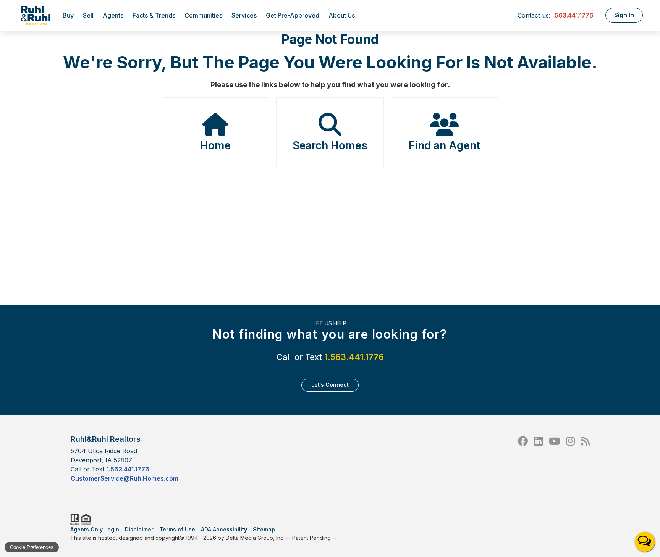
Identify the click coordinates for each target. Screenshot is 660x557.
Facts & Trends (154, 15)
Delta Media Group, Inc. (255, 537)
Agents (113, 15)
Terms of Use (177, 529)
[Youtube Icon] (554, 458)
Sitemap (264, 529)
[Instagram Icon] (570, 458)
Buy (68, 15)
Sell (88, 15)
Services (244, 15)
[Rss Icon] (585, 458)
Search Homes (330, 145)
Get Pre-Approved (292, 15)
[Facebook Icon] (523, 458)
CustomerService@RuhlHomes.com (124, 478)
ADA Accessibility (224, 529)
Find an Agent (444, 145)
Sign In (624, 15)
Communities (203, 15)
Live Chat (644, 541)
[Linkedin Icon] (538, 458)
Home (215, 145)
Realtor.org (74, 519)
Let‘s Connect (330, 384)
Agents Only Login (94, 529)
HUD (87, 519)
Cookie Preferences (31, 547)
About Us (341, 15)
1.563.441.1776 (354, 357)
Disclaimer (139, 529)
